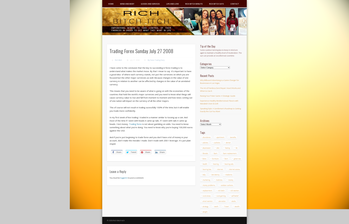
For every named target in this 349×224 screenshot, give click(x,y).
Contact (234, 4)
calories (205, 142)
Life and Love (172, 4)
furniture (215, 159)
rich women (234, 190)
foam (215, 153)
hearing (216, 164)
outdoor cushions (227, 185)
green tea (237, 159)
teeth (216, 206)
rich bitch (221, 190)
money (230, 180)
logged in (124, 178)
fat (236, 148)
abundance (207, 137)
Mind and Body (127, 4)
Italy (204, 174)
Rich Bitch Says (216, 4)
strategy (205, 206)
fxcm (226, 159)
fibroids (205, 153)
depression (207, 148)
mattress (219, 180)
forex (204, 159)
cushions (217, 142)
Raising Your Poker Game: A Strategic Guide (217, 96)
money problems (209, 185)
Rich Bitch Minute (194, 4)
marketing (206, 180)
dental (228, 142)
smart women (208, 201)
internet (220, 169)
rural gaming (221, 196)
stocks (233, 201)
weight (205, 212)
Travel (226, 206)
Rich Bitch (118, 60)
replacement (207, 190)
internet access (234, 169)
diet (217, 148)
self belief (234, 196)
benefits (233, 137)
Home (111, 4)
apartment (220, 137)
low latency (215, 174)
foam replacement (230, 153)
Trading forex (135, 124)
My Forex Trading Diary (156, 60)
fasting (227, 148)
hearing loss (207, 169)
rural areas (206, 196)
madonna (228, 174)
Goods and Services (150, 4)
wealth (237, 206)
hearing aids (229, 164)
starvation (222, 201)
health (205, 164)
